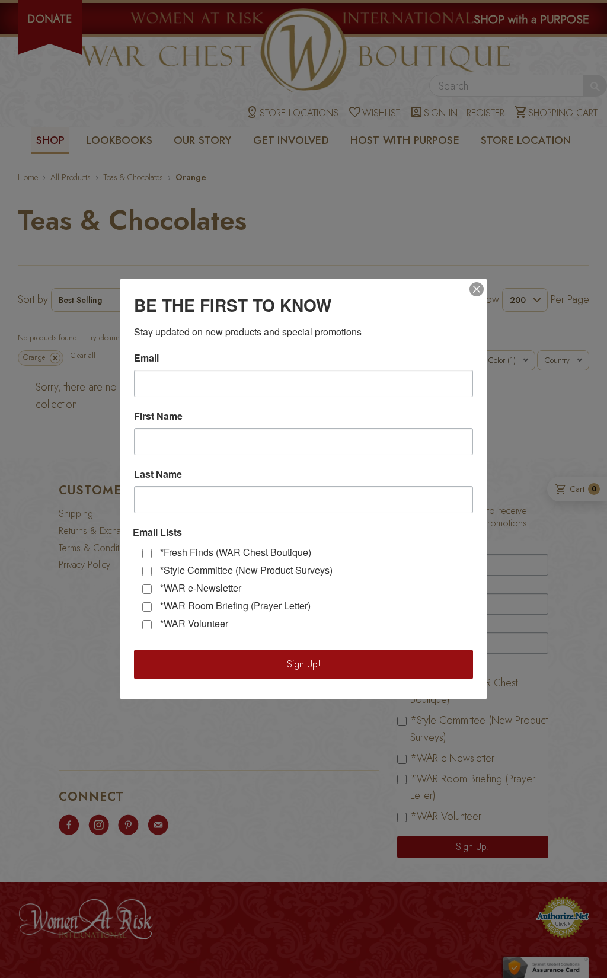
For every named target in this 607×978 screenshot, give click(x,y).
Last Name (158, 474)
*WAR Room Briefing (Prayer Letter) (235, 605)
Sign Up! (304, 664)
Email (146, 358)
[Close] (476, 289)
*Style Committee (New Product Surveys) (246, 570)
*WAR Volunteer (194, 623)
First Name (158, 416)
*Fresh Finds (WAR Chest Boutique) (235, 552)
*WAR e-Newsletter (200, 588)
